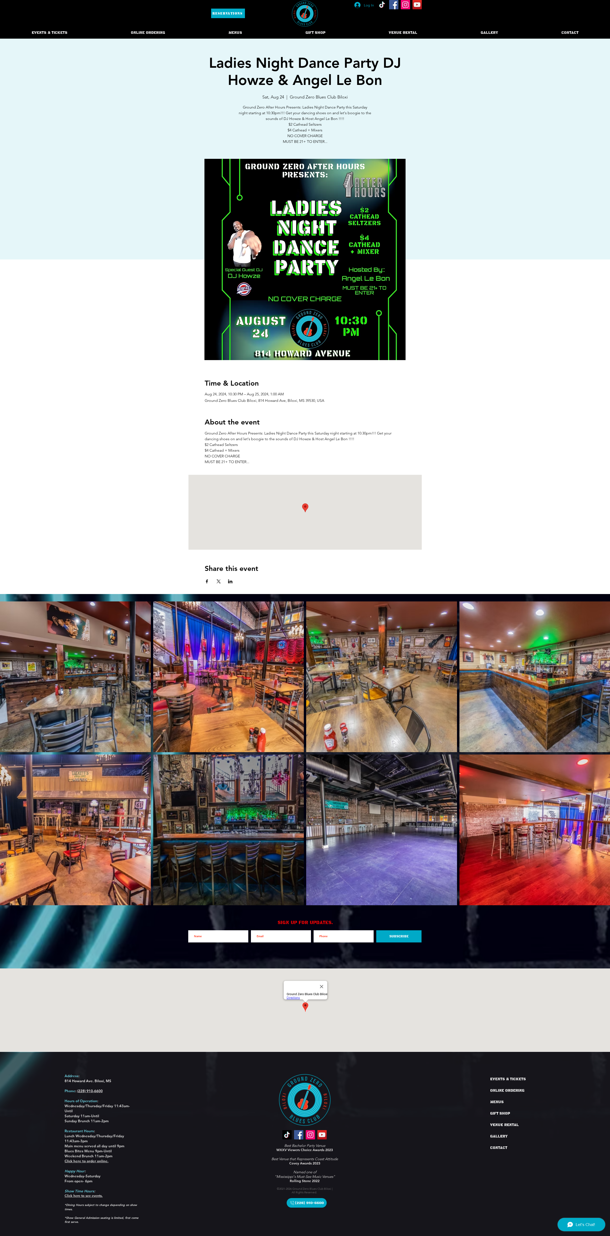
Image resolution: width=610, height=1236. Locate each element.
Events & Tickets (508, 1079)
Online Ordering (507, 1090)
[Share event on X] (218, 581)
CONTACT (498, 1147)
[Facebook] (393, 4)
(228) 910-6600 (90, 1091)
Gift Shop (500, 1113)
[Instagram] (405, 4)
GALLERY (499, 1136)
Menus (497, 1102)
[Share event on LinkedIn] (230, 581)
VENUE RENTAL (504, 1124)
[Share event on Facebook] (207, 581)
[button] (148, 33)
